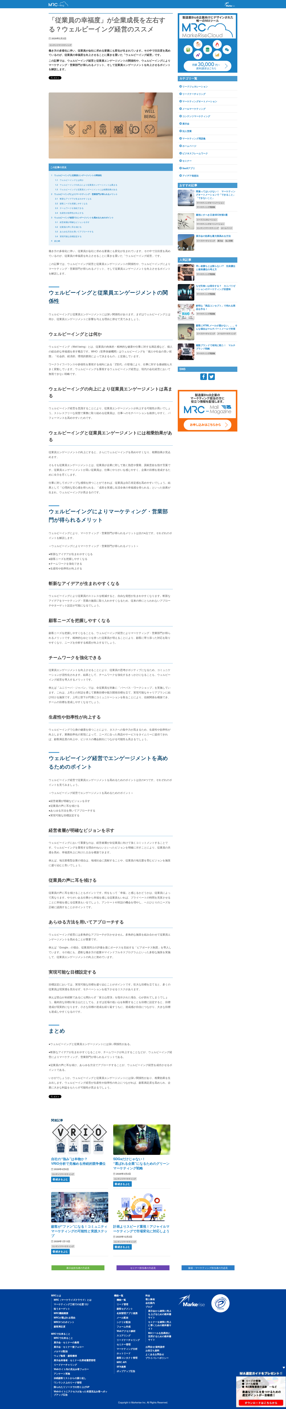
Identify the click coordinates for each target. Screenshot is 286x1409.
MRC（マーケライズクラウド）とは (73, 1299)
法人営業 (187, 131)
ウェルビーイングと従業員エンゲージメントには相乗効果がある (86, 189)
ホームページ (189, 145)
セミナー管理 (124, 1344)
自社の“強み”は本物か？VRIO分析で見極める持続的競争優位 (78, 1161)
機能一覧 (118, 1295)
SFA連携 (121, 1366)
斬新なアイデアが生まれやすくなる (73, 198)
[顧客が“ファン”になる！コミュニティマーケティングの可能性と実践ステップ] (79, 1207)
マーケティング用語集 (194, 138)
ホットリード (124, 1353)
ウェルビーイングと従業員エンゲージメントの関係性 (76, 175)
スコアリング (124, 1335)
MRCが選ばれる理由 (64, 1317)
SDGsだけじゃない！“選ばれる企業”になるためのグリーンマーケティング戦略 (141, 1163)
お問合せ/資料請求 (155, 1346)
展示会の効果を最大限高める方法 (213, 235)
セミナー (187, 160)
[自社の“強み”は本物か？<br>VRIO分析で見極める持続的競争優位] (79, 1139)
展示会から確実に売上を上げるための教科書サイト (159, 1314)
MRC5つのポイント (64, 1322)
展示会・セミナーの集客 (66, 1342)
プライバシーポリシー (157, 1357)
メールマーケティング (194, 108)
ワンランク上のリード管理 (68, 1382)
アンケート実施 (62, 1373)
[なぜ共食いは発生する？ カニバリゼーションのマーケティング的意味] (186, 292)
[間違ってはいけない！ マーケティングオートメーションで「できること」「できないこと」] (186, 198)
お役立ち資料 (152, 1350)
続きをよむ (62, 1179)
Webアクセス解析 (126, 1331)
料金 (147, 1295)
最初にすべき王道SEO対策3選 (212, 214)
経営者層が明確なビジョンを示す (72, 222)
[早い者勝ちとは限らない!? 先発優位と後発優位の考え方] (186, 272)
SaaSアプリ (188, 168)
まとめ (55, 240)
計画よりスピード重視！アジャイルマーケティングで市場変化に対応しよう (141, 1228)
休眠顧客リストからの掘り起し (70, 1378)
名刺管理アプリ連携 (127, 1313)
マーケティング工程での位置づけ (71, 1304)
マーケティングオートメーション (199, 101)
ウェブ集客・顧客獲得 (65, 1355)
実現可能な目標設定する (68, 236)
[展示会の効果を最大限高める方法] (186, 242)
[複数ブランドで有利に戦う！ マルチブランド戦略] (186, 351)
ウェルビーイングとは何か (69, 180)
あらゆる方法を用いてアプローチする (74, 231)
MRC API (121, 1362)
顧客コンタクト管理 (127, 1357)
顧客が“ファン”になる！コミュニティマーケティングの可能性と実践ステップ (79, 1231)
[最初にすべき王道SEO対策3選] (186, 221)
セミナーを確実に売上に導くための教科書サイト (159, 1325)
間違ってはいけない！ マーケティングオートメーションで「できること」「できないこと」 (215, 194)
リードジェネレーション (195, 86)
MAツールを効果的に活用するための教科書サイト (159, 1336)
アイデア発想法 (190, 175)
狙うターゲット (62, 1308)
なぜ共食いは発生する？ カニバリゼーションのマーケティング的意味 (215, 287)
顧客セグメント (125, 1308)
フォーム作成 (124, 1326)
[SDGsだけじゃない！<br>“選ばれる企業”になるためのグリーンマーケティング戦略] (141, 1139)
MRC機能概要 (61, 1313)
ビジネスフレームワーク (195, 153)
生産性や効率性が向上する (69, 212)
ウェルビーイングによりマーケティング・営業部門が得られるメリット (84, 194)
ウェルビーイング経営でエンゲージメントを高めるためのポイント (82, 217)
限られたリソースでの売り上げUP (71, 1387)
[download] (261, 1388)
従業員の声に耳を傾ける (68, 226)
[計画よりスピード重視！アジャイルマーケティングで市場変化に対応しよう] (141, 1207)
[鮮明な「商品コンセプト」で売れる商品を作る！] (186, 312)
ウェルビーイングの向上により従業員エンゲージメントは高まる (86, 184)
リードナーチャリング (194, 93)
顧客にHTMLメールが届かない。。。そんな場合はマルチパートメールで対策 (216, 327)
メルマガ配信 (61, 1351)
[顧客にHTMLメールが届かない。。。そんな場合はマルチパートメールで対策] (186, 332)
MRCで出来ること (60, 1333)
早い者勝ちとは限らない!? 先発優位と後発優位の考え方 (215, 267)
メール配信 (122, 1317)
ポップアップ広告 (126, 1371)
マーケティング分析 (127, 1348)
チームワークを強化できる (69, 208)
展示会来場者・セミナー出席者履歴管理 (74, 1360)
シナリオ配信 (124, 1322)
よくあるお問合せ (154, 1354)
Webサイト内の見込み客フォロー (71, 1369)
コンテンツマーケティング (60, 45)
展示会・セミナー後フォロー (69, 1346)
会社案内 (150, 1302)
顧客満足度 (59, 1326)
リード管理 (122, 1304)
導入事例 (150, 1299)
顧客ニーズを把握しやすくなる (71, 203)
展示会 (185, 123)
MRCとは (56, 1295)
